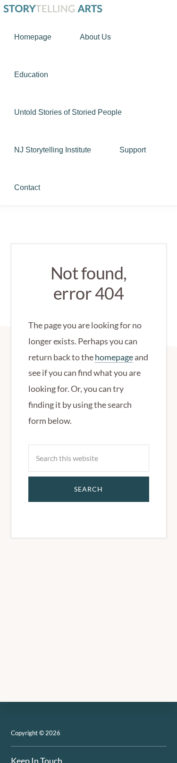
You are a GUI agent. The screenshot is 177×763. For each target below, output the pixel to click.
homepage (114, 357)
